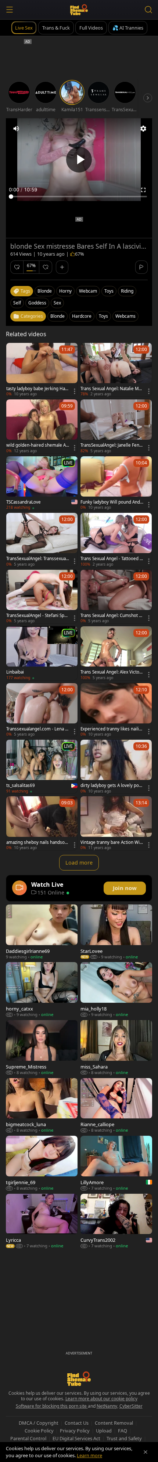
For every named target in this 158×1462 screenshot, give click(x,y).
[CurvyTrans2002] (116, 1221)
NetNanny (107, 1406)
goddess (37, 303)
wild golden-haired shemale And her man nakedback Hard (37, 445)
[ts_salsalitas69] (42, 766)
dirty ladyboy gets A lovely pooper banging (110, 785)
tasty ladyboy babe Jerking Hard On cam (37, 388)
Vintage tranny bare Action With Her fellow (112, 842)
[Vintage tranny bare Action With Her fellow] (116, 823)
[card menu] (74, 391)
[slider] (79, 196)
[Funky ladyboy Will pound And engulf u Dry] (116, 483)
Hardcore (81, 316)
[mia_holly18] (116, 989)
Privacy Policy (75, 1430)
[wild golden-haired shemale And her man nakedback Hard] (42, 426)
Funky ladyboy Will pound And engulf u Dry (112, 502)
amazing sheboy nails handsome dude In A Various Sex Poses (37, 842)
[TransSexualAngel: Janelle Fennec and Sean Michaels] (116, 426)
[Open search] (148, 9)
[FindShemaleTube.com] (79, 9)
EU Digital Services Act (76, 1438)
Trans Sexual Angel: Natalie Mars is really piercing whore (111, 388)
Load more (79, 862)
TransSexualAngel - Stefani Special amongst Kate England (37, 615)
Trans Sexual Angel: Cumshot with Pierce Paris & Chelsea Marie (111, 615)
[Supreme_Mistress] (42, 1047)
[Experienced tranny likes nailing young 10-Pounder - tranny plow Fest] (116, 710)
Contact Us (77, 1423)
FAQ (122, 1430)
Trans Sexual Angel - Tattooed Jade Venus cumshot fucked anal (111, 558)
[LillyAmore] (116, 1163)
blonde (44, 291)
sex (57, 303)
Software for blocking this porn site (52, 1406)
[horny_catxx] (42, 989)
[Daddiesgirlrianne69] (42, 932)
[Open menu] (9, 9)
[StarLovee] (116, 932)
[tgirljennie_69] (42, 1163)
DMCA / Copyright (38, 1423)
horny (65, 291)
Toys (103, 316)
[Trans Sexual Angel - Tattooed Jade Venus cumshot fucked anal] (116, 539)
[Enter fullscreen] (143, 190)
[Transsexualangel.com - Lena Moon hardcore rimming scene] (42, 710)
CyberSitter (131, 1406)
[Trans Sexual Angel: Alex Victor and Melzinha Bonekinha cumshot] (116, 653)
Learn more (89, 1455)
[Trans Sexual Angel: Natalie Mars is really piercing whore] (116, 369)
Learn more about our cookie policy (101, 1398)
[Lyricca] (42, 1221)
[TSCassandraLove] (42, 483)
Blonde (57, 316)
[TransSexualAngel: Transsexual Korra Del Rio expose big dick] (42, 539)
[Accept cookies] (145, 1452)
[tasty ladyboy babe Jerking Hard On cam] (42, 369)
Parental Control (28, 1438)
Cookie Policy (39, 1430)
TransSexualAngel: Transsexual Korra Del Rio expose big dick (36, 558)
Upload (104, 1430)
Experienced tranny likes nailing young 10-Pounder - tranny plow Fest (111, 729)
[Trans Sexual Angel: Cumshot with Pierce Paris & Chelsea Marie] (116, 596)
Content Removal (114, 1423)
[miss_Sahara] (116, 1047)
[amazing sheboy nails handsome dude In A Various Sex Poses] (42, 823)
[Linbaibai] (42, 653)
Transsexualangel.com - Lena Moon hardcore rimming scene (37, 729)
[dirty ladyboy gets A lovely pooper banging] (116, 766)
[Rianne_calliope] (116, 1105)
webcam (88, 291)
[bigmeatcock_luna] (42, 1105)
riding (127, 291)
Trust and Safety (124, 1438)
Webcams (125, 316)
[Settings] (143, 128)
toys (109, 291)
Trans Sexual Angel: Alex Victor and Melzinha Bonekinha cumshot (111, 672)
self (17, 303)
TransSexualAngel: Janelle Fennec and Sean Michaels (111, 445)
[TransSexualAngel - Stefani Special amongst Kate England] (42, 596)
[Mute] (16, 128)
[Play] (79, 160)
